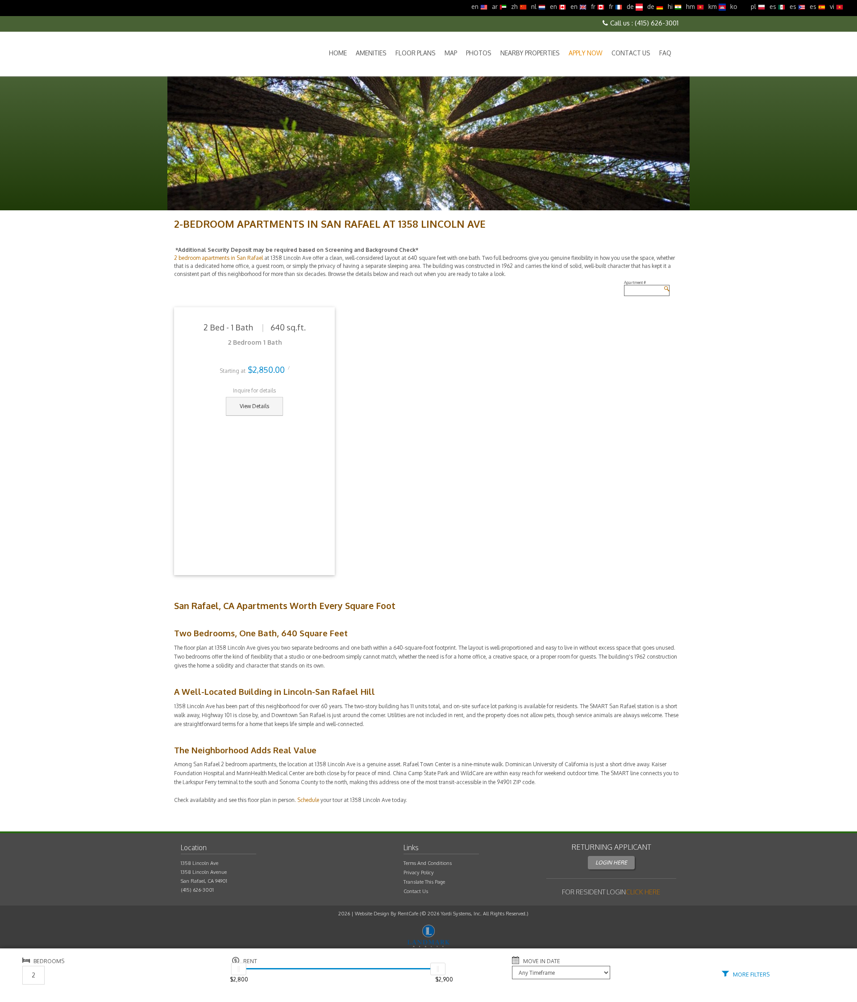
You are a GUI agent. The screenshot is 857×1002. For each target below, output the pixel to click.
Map (451, 53)
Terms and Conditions (428, 863)
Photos (478, 53)
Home (338, 53)
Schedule (308, 800)
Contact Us (631, 53)
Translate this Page (424, 882)
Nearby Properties (530, 53)
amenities (371, 53)
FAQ (665, 53)
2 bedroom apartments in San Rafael (218, 258)
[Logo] (219, 53)
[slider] (238, 969)
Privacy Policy (419, 872)
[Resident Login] (643, 892)
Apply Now (586, 53)
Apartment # (635, 282)
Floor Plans (415, 53)
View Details (254, 406)
